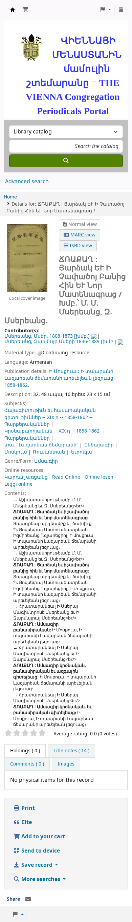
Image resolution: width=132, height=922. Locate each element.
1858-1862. (16, 385)
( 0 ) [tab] (25, 750)
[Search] (66, 160)
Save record (37, 865)
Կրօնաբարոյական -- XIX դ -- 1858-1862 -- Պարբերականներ (54, 434)
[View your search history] (121, 9)
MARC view (82, 234)
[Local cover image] (27, 258)
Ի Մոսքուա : (64, 371)
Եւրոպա (81, 452)
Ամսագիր (46, 461)
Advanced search (27, 181)
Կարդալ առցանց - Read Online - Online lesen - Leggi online (60, 480)
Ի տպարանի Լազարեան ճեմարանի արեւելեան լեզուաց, (59, 375)
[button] (25, 9)
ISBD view (80, 245)
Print (27, 808)
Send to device (40, 851)
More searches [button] (41, 879)
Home (10, 197)
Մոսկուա (15, 452)
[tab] (71, 751)
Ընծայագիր (99, 444)
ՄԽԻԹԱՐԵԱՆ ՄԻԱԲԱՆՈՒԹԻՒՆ (12, 9)
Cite (26, 822)
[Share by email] (28, 899)
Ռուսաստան (49, 452)
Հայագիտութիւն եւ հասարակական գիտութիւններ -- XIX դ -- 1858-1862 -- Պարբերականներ (50, 417)
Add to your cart (42, 837)
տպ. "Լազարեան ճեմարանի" (41, 444)
